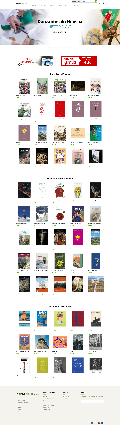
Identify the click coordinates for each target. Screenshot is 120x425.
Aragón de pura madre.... (22, 119)
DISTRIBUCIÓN (76, 6)
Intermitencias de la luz (75, 247)
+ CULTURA (51, 6)
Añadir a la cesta (25, 92)
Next (115, 29)
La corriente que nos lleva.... (58, 142)
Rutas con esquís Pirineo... (22, 223)
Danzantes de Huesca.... (21, 95)
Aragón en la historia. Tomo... (76, 166)
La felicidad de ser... (39, 200)
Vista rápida (22, 92)
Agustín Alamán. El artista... (22, 375)
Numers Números (74, 119)
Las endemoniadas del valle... (76, 294)
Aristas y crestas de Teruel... (22, 270)
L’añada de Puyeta (56, 328)
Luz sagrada (37, 247)
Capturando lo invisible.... (22, 200)
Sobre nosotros (46, 409)
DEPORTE (43, 6)
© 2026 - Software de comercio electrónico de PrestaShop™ (30, 423)
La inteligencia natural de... (58, 270)
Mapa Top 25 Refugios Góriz (40, 294)
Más (84, 6)
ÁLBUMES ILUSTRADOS (63, 6)
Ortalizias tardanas (92, 328)
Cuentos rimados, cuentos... (58, 200)
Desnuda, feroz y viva (21, 328)
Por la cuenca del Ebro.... (58, 375)
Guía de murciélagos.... (93, 200)
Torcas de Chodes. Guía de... (23, 166)
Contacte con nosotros (48, 405)
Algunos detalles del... (39, 166)
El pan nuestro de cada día (58, 119)
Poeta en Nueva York (92, 270)
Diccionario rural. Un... (21, 247)
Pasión (35, 119)
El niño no (54, 351)
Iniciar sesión (66, 396)
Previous (4, 29)
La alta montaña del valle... (94, 247)
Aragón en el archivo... (93, 351)
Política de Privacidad (48, 401)
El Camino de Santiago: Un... (94, 294)
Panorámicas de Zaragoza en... (77, 142)
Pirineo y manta (73, 270)
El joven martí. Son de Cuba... (23, 351)
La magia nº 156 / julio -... (58, 95)
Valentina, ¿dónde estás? (75, 223)
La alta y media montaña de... (41, 142)
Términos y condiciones (48, 398)
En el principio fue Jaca (57, 247)
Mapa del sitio (46, 407)
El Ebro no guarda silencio (94, 95)
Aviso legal (45, 396)
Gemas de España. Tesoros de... (59, 223)
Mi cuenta (65, 398)
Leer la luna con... (74, 95)
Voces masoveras (74, 375)
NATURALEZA (34, 6)
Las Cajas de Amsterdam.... (94, 375)
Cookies (45, 403)
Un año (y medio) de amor (94, 119)
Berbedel (72, 328)
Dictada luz (18, 142)
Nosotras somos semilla (57, 166)
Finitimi (71, 351)
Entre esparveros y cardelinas (94, 223)
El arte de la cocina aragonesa (41, 270)
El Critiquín (72, 200)
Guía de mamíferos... (21, 294)
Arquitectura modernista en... (40, 351)
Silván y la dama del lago (93, 142)
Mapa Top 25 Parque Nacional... (59, 294)
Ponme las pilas (37, 328)
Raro (35, 375)
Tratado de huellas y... (39, 95)
